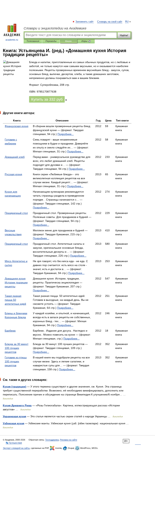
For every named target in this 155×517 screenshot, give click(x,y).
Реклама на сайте (68, 440)
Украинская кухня (14, 416)
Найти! (124, 35)
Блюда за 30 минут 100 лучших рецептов (16, 348)
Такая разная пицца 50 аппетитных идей (15, 299)
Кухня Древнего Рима (17, 405)
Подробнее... (65, 134)
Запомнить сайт (85, 21)
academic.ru (11, 40)
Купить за (47, 99)
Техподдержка (52, 440)
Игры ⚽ (86, 41)
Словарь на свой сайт (109, 21)
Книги (68, 41)
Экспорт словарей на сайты (16, 448)
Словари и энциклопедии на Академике (55, 28)
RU (127, 21)
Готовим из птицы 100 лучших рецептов (16, 361)
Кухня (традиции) (14, 386)
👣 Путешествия (14, 443)
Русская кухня (13, 174)
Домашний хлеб (15, 156)
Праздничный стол (16, 213)
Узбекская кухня (13, 423)
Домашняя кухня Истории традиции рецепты (16, 282)
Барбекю (10, 330)
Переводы (51, 41)
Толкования (32, 41)
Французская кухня (16, 126)
